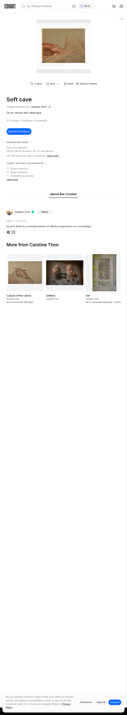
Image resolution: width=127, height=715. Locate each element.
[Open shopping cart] (114, 6)
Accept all (114, 702)
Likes (38, 83)
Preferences (86, 702)
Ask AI (87, 6)
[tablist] (63, 194)
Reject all (101, 702)
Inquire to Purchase (19, 131)
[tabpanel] (63, 216)
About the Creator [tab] (63, 194)
